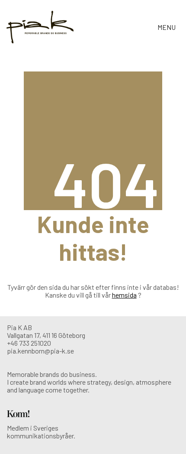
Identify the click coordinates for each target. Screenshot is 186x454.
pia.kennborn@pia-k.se (40, 351)
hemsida (124, 295)
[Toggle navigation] (167, 27)
